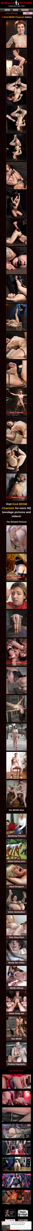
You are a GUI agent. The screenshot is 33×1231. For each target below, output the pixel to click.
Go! (27, 13)
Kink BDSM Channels (14, 17)
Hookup (25, 10)
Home (7, 10)
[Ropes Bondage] (23, 1213)
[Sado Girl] (10, 1213)
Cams (15, 10)
